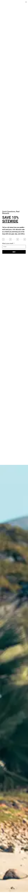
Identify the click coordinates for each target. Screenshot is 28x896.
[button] (26, 2)
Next (14, 252)
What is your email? (8, 243)
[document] (14, 448)
